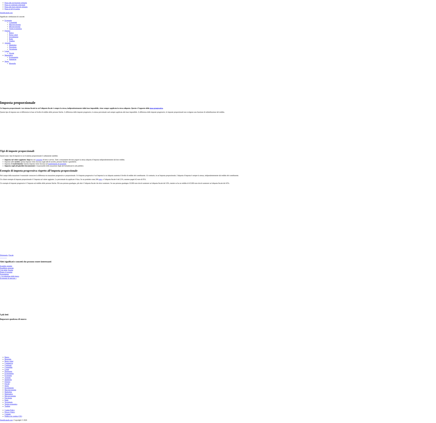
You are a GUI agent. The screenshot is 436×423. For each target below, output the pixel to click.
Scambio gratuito (6, 266)
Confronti (8, 365)
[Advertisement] (68, 82)
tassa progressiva (156, 108)
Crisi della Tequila (6, 270)
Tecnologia (8, 402)
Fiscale (11, 255)
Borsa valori (9, 361)
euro (100, 179)
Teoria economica (11, 404)
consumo (39, 160)
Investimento (9, 388)
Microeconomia (10, 396)
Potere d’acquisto (6, 272)
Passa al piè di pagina (12, 9)
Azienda (8, 378)
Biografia (8, 359)
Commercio (9, 363)
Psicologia (8, 398)
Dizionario (4, 255)
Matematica (9, 394)
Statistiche (8, 380)
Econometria (9, 373)
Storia (7, 386)
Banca (7, 357)
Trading (7, 406)
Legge (7, 369)
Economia (8, 376)
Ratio (6, 400)
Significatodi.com (6, 13)
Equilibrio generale (7, 268)
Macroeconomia (10, 390)
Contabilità (8, 367)
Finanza (7, 382)
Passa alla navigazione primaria (16, 3)
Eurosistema (4, 274)
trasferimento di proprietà (57, 164)
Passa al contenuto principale (15, 5)
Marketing (8, 392)
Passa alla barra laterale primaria (16, 7)
